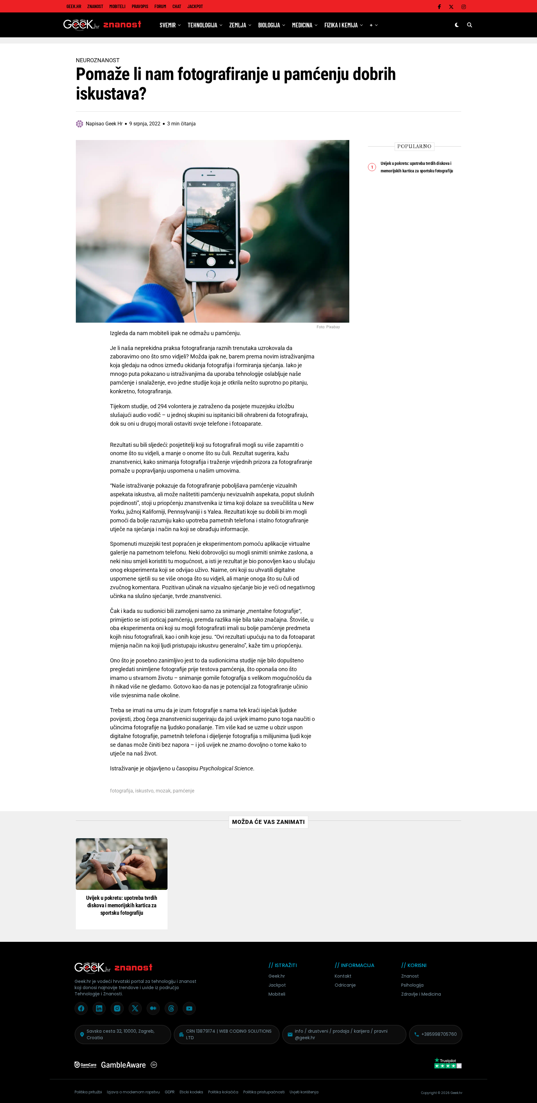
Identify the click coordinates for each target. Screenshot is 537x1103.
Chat (176, 6)
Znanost (95, 6)
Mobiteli (117, 6)
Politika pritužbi (88, 1092)
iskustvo (144, 790)
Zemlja (237, 25)
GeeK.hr (74, 6)
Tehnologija (202, 25)
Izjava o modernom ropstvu (133, 1092)
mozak (163, 790)
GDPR (170, 1092)
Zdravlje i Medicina (421, 994)
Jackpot (195, 6)
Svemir (168, 25)
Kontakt (343, 976)
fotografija (121, 790)
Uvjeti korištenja (304, 1092)
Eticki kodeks (191, 1092)
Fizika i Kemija (341, 25)
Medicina (302, 25)
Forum (160, 6)
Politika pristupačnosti (264, 1092)
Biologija (269, 25)
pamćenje (183, 790)
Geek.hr (276, 976)
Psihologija (412, 985)
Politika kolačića (223, 1092)
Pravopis (140, 6)
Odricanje (345, 985)
